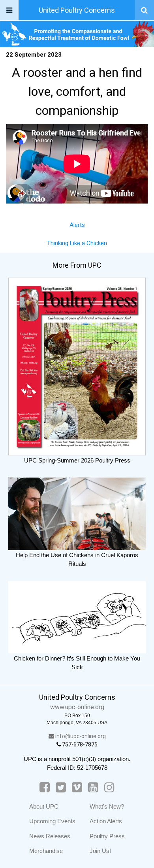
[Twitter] (60, 787)
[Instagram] (109, 787)
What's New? (107, 806)
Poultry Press (107, 836)
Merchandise (46, 850)
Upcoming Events (52, 821)
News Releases (49, 836)
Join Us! (100, 850)
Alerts (77, 224)
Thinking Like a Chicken (77, 243)
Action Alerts (106, 821)
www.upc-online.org (77, 707)
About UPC (43, 806)
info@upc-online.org (80, 736)
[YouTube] (93, 787)
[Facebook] (44, 787)
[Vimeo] (77, 787)
